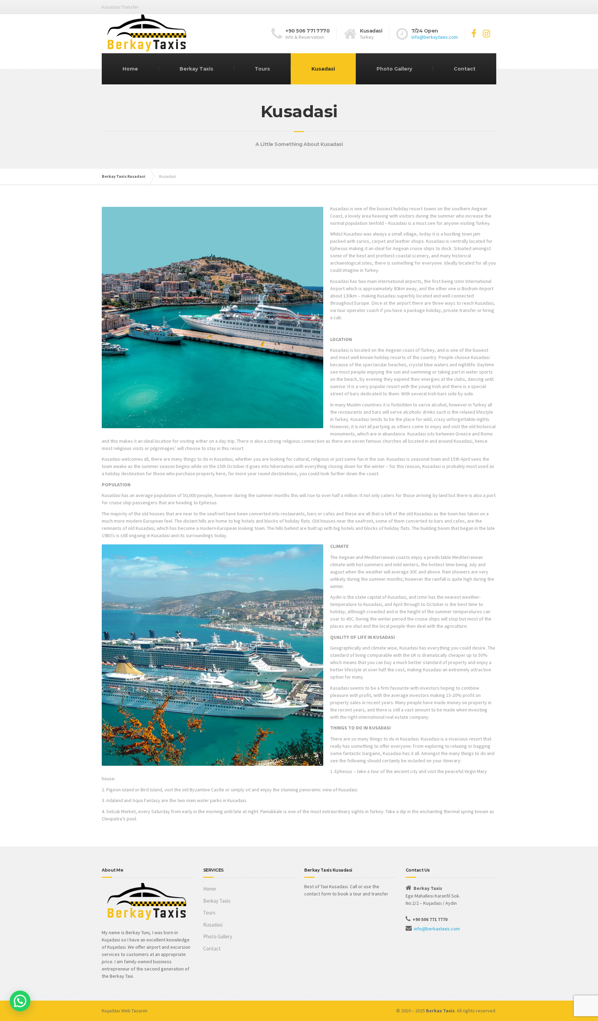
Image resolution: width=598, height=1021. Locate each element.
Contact (464, 69)
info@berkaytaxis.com (434, 37)
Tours (262, 69)
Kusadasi (323, 69)
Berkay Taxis (196, 69)
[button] (20, 1001)
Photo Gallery (394, 69)
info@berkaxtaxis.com (437, 929)
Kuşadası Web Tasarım (124, 1011)
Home (130, 69)
